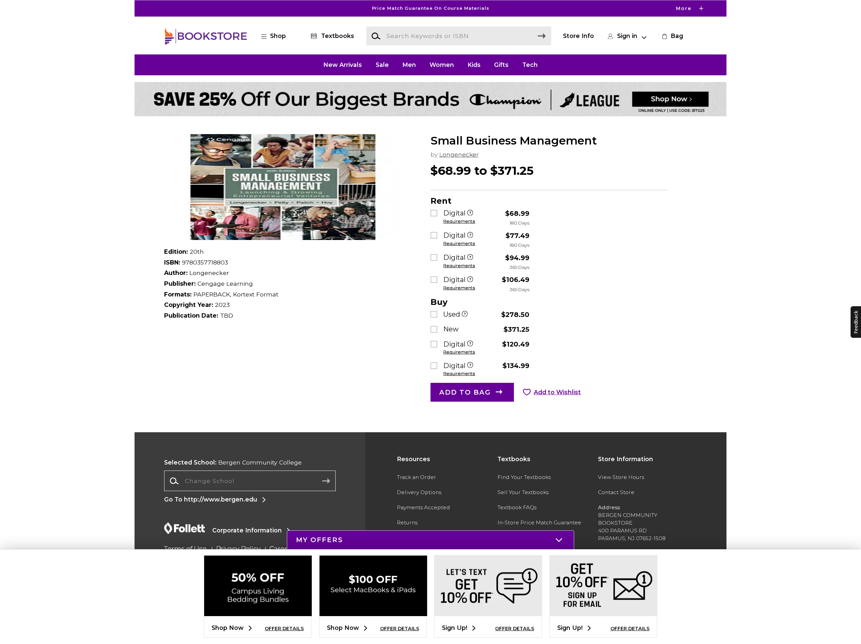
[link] (671, 36)
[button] (430, 8)
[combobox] (250, 481)
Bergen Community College (233, 462)
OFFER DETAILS (284, 629)
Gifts (501, 64)
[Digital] (470, 213)
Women (441, 64)
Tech (530, 64)
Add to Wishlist (557, 392)
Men (409, 64)
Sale (382, 64)
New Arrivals (342, 64)
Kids (474, 64)
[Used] (465, 314)
